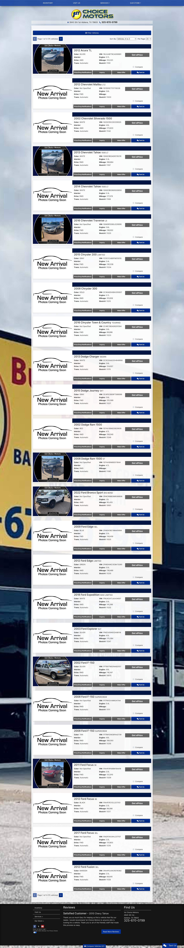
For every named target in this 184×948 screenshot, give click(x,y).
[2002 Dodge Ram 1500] (52, 433)
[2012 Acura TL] (52, 59)
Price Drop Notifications (82, 72)
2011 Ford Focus (85, 764)
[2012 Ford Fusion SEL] (52, 875)
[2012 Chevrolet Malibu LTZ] (52, 93)
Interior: (77, 57)
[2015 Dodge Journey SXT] (52, 399)
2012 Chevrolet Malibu (89, 84)
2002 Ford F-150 (84, 662)
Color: (76, 54)
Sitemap (44, 930)
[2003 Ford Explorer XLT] (52, 637)
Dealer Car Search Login (39, 929)
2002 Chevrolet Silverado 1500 (93, 118)
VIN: (101, 54)
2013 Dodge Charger (90, 356)
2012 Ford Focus (85, 798)
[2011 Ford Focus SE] (52, 773)
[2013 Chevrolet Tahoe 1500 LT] (52, 161)
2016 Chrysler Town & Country (97, 322)
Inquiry (102, 72)
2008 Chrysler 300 (85, 288)
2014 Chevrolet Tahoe (91, 186)
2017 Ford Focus (86, 832)
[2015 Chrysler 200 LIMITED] (52, 263)
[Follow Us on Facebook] (34, 926)
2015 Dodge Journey (89, 390)
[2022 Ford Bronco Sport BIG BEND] (52, 501)
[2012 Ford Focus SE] (52, 807)
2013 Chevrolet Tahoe (91, 152)
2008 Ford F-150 (90, 696)
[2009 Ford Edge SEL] (52, 535)
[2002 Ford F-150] (52, 671)
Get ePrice (137, 55)
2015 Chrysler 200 (89, 254)
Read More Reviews (111, 932)
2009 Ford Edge (86, 526)
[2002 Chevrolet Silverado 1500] (52, 127)
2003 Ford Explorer (87, 628)
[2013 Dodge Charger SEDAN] (52, 365)
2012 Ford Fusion (86, 866)
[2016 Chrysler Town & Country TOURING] (52, 331)
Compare (139, 67)
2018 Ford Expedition (93, 594)
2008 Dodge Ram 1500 (89, 458)
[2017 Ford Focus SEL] (52, 841)
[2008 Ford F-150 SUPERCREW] (52, 705)
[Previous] (35, 39)
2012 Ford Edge (87, 560)
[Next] (61, 39)
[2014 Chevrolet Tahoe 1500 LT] (52, 195)
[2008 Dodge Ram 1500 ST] (52, 467)
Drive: (76, 60)
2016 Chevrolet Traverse (90, 220)
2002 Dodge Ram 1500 (88, 424)
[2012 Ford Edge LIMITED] (52, 569)
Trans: (76, 63)
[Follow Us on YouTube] (42, 926)
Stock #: (102, 63)
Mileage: (102, 60)
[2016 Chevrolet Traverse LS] (52, 229)
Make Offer (121, 72)
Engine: (102, 57)
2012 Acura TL (83, 50)
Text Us (141, 72)
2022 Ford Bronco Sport (93, 492)
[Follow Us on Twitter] (38, 926)
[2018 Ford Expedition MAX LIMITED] (52, 603)
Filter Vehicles (93, 33)
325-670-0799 (109, 22)
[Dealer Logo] (92, 14)
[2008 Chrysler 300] (52, 297)
